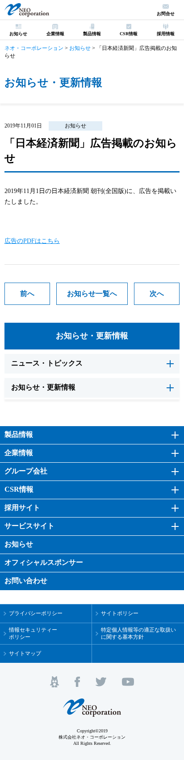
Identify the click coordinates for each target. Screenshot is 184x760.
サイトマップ (25, 653)
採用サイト (22, 507)
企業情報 (18, 452)
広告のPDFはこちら (32, 241)
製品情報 (18, 434)
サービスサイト (29, 526)
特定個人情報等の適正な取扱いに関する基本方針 (138, 634)
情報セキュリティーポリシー (33, 634)
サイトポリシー (119, 613)
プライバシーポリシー (36, 613)
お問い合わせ (25, 580)
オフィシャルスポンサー (43, 562)
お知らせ (75, 126)
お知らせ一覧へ (92, 293)
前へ (27, 293)
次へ (157, 293)
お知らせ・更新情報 (92, 335)
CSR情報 (18, 489)
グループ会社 (25, 471)
